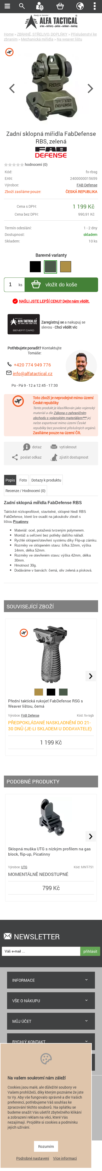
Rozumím (46, 1146)
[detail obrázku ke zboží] (51, 88)
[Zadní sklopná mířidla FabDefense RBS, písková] (65, 267)
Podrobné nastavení (32, 1158)
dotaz (37, 446)
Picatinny (20, 522)
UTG (24, 867)
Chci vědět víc (66, 327)
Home (9, 34)
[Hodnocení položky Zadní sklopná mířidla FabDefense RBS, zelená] (14, 164)
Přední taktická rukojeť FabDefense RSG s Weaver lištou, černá (45, 703)
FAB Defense (87, 184)
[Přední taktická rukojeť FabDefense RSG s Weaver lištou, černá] (51, 685)
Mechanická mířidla (37, 39)
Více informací (65, 1158)
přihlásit (90, 951)
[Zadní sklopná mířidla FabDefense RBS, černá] (35, 267)
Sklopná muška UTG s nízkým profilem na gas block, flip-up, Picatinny (49, 851)
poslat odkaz (31, 457)
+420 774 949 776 (32, 365)
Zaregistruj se (52, 322)
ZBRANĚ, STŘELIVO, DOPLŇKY (42, 34)
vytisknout (68, 446)
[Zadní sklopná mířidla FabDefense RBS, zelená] (50, 267)
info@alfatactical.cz (33, 373)
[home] (51, 28)
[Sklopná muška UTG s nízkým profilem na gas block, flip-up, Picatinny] (51, 837)
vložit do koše (61, 284)
